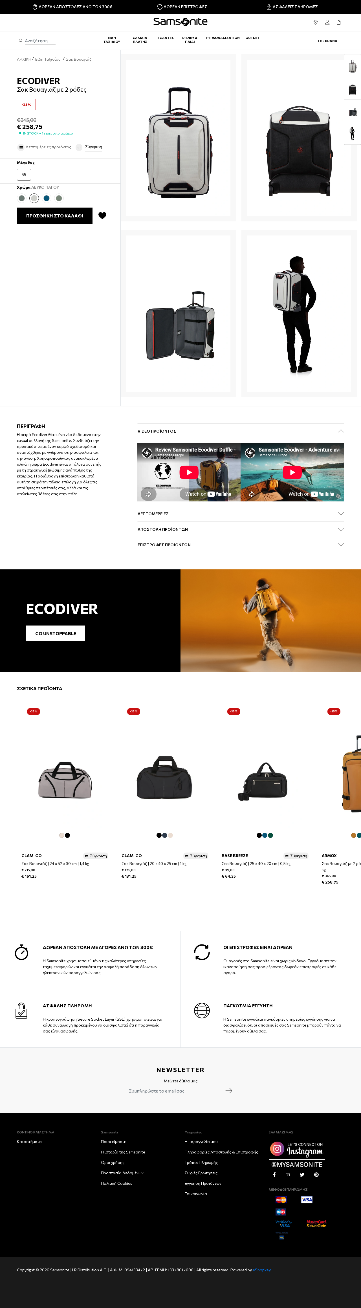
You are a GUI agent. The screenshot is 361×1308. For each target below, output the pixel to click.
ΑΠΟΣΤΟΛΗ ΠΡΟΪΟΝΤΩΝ (163, 529)
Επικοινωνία (196, 1193)
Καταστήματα (29, 1141)
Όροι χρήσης (112, 1162)
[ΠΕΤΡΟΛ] (46, 198)
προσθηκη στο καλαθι (65, 890)
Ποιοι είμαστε (113, 1141)
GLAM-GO (31, 855)
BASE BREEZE (235, 855)
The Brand (327, 41)
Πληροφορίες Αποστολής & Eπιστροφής (221, 1152)
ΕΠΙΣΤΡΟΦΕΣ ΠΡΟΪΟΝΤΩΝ (164, 544)
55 (24, 174)
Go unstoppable (55, 633)
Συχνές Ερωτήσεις (201, 1172)
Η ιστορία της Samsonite (123, 1152)
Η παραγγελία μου (201, 1141)
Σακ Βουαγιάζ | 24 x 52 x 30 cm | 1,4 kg (55, 863)
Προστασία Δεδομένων (122, 1172)
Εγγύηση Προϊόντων (203, 1183)
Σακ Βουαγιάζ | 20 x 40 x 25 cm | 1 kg (154, 863)
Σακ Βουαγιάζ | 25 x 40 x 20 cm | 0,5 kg (256, 863)
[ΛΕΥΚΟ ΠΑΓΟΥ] (34, 198)
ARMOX (329, 855)
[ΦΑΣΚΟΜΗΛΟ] (59, 198)
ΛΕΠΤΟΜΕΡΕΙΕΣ (153, 513)
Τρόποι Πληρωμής (201, 1162)
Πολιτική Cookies (116, 1183)
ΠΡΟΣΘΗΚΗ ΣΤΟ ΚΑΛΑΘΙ (54, 215)
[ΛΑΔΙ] (22, 198)
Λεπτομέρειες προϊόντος (48, 146)
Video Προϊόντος (157, 431)
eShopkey (262, 1269)
